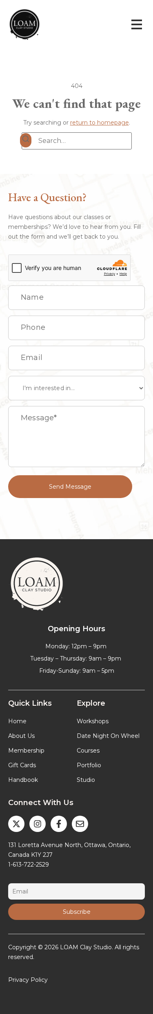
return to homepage (99, 122)
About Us (21, 736)
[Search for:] (77, 140)
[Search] (25, 140)
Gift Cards (22, 765)
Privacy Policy (28, 979)
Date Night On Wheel (108, 736)
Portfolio (89, 765)
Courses (88, 750)
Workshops (93, 721)
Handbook (23, 780)
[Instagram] (37, 824)
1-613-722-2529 (28, 864)
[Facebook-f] (59, 824)
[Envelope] (80, 824)
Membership (26, 750)
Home (17, 721)
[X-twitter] (16, 824)
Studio (86, 780)
